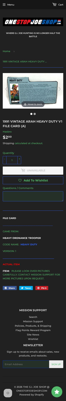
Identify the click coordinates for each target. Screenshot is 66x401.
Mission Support (33, 321)
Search (33, 316)
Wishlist (33, 339)
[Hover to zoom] (33, 90)
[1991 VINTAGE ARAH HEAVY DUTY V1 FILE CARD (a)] (31, 114)
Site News (33, 334)
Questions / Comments (18, 188)
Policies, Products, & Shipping (33, 325)
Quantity (8, 153)
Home (6, 51)
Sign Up (56, 364)
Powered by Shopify (31, 394)
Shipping (8, 143)
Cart (60, 4)
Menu (10, 4)
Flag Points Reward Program (33, 330)
